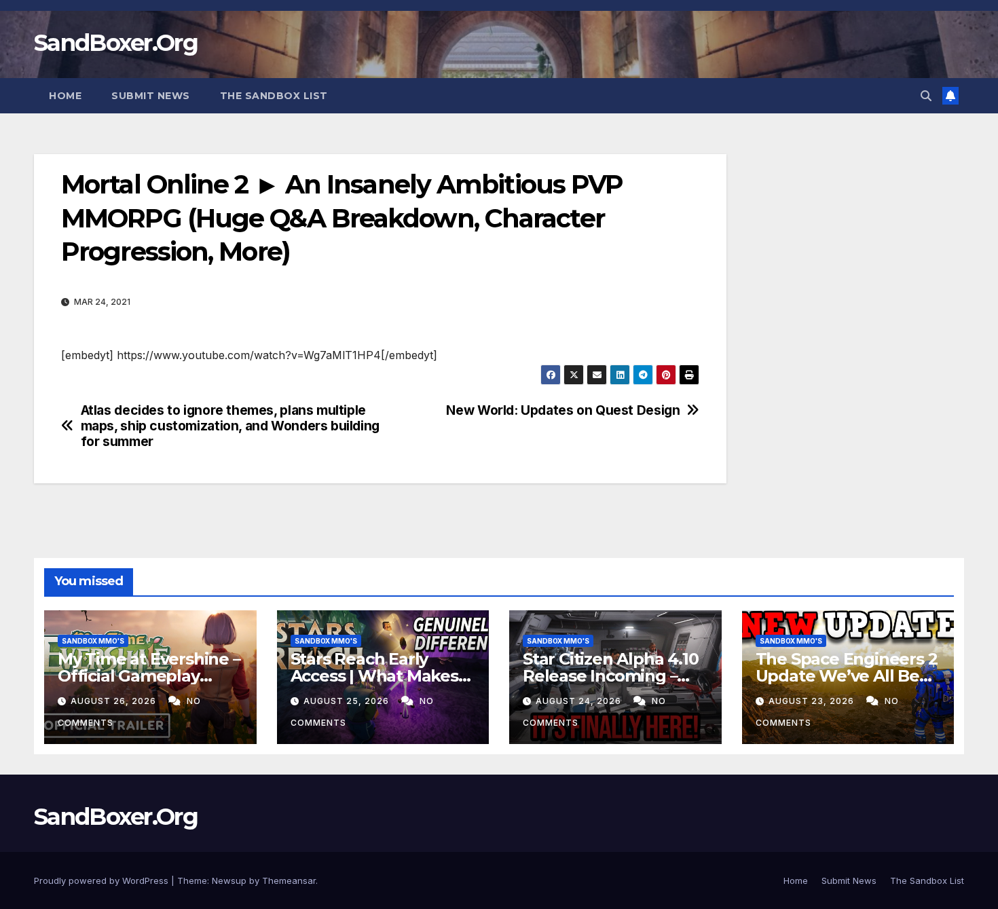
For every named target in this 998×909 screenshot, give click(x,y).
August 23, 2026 (813, 701)
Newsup (229, 880)
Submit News (150, 96)
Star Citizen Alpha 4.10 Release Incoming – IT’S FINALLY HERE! (610, 676)
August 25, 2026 (347, 701)
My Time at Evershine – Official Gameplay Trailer (149, 676)
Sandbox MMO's (93, 641)
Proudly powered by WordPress (102, 880)
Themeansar (289, 880)
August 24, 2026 (580, 701)
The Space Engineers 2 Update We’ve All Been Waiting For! (848, 676)
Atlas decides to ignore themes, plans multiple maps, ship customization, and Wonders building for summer (230, 426)
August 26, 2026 (115, 701)
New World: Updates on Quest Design (563, 410)
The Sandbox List (274, 96)
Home (65, 96)
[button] (926, 96)
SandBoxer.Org (116, 43)
